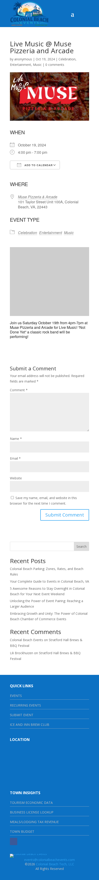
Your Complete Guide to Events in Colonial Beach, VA (49, 581)
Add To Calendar (38, 165)
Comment (19, 390)
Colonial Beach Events (26, 640)
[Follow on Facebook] (13, 841)
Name (16, 438)
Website (16, 478)
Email (15, 458)
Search (81, 546)
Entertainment (20, 64)
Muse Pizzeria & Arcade (37, 196)
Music (37, 64)
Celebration (67, 59)
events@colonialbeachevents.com (49, 860)
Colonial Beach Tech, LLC (55, 864)
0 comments (54, 64)
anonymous (23, 59)
